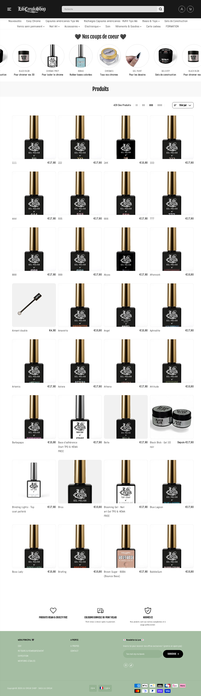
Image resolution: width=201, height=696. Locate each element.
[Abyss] (126, 249)
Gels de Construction (176, 21)
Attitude (154, 386)
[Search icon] (160, 9)
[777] (172, 193)
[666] (126, 193)
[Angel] (126, 305)
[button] (9, 9)
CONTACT (74, 651)
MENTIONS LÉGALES (26, 661)
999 (60, 274)
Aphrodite (155, 330)
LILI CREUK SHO (28, 688)
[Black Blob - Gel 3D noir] (172, 417)
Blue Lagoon (156, 507)
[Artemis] (34, 361)
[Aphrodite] (172, 305)
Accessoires (72, 26)
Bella (106, 442)
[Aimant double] (34, 305)
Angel (107, 330)
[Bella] (126, 417)
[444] (34, 193)
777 (152, 218)
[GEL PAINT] (125, 56)
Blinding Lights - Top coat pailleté (23, 509)
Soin (108, 26)
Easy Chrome (33, 21)
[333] (172, 137)
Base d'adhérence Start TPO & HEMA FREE (68, 447)
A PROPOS (75, 646)
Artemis (16, 386)
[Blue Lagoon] (172, 481)
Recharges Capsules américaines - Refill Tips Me (110, 21)
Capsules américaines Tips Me (62, 21)
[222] (80, 137)
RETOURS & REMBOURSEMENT (31, 651)
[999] (80, 249)
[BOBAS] (68, 56)
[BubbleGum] (172, 546)
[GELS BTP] (153, 56)
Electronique (92, 26)
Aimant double (19, 330)
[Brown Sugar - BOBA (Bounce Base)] (126, 546)
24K (106, 162)
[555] (80, 193)
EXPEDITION (23, 656)
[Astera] (80, 361)
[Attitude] (172, 361)
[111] (34, 137)
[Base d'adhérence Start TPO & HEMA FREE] (80, 417)
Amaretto (63, 330)
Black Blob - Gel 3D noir (160, 445)
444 (14, 218)
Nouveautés (14, 21)
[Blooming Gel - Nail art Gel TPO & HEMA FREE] (126, 481)
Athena (107, 386)
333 (152, 162)
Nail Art (53, 26)
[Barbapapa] (34, 417)
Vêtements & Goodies (127, 26)
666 (106, 218)
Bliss (61, 507)
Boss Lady (17, 571)
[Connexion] (182, 9)
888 (14, 274)
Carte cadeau (153, 26)
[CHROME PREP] (40, 56)
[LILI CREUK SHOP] (31, 9)
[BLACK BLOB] (12, 56)
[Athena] (126, 361)
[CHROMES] (97, 56)
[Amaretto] (80, 305)
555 (60, 218)
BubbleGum (156, 571)
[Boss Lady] (34, 546)
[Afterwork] (172, 249)
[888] (34, 249)
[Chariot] (190, 9)
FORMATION (172, 26)
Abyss (107, 274)
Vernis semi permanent (30, 26)
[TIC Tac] (131, 665)
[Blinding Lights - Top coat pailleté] (34, 481)
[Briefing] (80, 546)
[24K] (126, 137)
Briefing (62, 571)
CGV (19, 646)
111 (14, 162)
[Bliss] (80, 481)
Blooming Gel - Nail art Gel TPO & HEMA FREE (114, 511)
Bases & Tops (150, 21)
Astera (61, 386)
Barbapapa (18, 442)
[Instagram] (125, 665)
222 (60, 162)
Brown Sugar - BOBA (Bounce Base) (114, 574)
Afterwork (155, 274)
